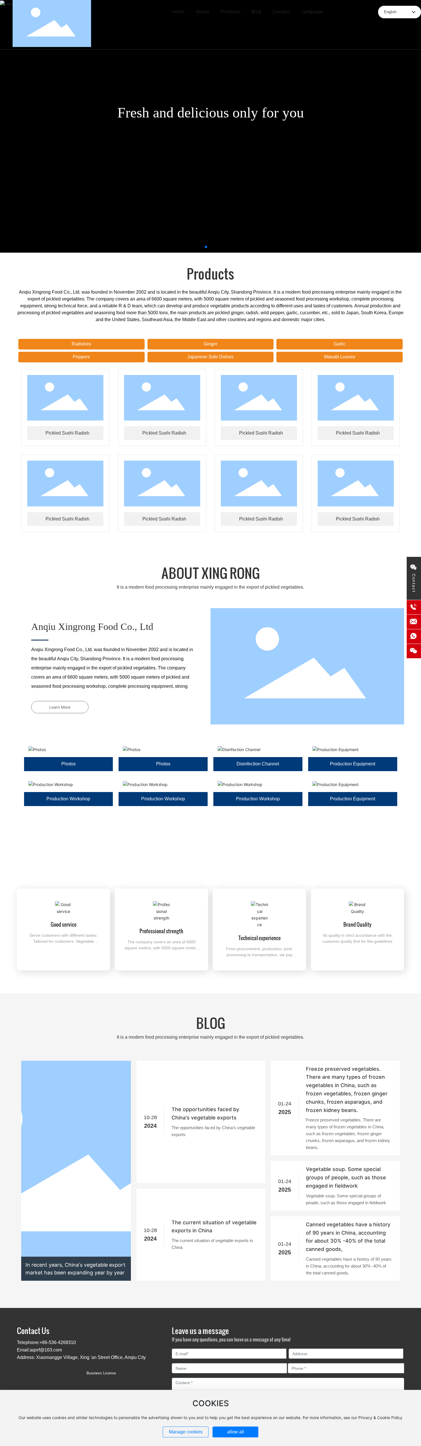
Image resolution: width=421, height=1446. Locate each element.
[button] (206, 247)
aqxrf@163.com (46, 1349)
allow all (235, 1431)
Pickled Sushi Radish (67, 433)
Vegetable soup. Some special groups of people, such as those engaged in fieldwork (346, 1177)
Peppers (81, 356)
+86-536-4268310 (355, 24)
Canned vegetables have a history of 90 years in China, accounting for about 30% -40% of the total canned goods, (348, 1236)
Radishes (81, 343)
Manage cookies (185, 1431)
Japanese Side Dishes (210, 356)
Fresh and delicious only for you (210, 113)
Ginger (210, 343)
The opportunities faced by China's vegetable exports (205, 1113)
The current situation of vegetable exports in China (214, 1226)
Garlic (340, 343)
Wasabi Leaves (339, 356)
